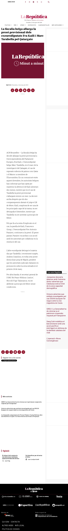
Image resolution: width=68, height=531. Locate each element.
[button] (49, 2)
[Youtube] (36, 491)
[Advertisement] (22, 121)
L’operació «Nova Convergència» (54, 339)
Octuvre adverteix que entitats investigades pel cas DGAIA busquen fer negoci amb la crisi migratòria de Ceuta (20, 409)
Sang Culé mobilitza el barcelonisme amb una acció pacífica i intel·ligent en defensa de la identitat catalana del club (57, 327)
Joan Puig (7, 461)
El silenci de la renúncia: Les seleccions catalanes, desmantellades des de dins (10, 457)
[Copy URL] (29, 90)
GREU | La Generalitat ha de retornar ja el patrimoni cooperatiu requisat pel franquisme (21, 402)
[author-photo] (3, 461)
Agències (8, 85)
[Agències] (3, 85)
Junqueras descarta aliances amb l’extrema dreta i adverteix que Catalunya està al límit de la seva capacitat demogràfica (56, 283)
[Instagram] (29, 2)
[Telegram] (33, 2)
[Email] (33, 90)
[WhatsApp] (41, 2)
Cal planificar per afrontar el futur (33, 456)
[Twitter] (37, 2)
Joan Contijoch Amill (33, 459)
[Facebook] (25, 2)
